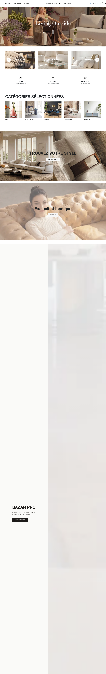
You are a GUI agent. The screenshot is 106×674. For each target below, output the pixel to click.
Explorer (53, 214)
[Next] (97, 60)
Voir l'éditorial (62, 32)
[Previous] (9, 60)
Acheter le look (53, 159)
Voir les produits (43, 32)
